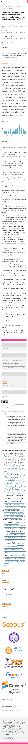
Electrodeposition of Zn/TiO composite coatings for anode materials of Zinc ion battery (14, 456)
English (4, 573)
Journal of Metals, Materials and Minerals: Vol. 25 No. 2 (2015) (14, 517)
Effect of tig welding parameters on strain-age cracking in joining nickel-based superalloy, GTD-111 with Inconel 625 (15, 488)
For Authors (5, 608)
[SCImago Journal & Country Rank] (11, 710)
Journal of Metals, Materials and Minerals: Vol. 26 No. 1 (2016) (15, 561)
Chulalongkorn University (18, 733)
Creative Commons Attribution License (16, 420)
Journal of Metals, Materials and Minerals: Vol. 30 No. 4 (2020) (15, 470)
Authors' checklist (7, 699)
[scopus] (14, 628)
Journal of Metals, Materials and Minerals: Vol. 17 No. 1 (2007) (14, 482)
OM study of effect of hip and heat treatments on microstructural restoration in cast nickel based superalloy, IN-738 (14, 525)
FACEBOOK (12, 738)
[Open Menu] (1, 1)
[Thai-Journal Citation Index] (14, 669)
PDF (5, 340)
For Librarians (5, 611)
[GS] (14, 678)
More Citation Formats (9, 367)
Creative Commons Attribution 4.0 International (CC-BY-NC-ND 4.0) (12, 729)
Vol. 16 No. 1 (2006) (16, 6)
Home (2, 6)
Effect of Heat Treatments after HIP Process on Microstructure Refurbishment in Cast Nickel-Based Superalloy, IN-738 (14, 547)
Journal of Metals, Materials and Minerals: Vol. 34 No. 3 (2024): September (14, 508)
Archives (8, 6)
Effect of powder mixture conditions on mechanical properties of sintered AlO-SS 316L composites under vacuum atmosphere (15, 479)
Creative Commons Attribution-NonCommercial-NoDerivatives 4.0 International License (12, 405)
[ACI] (14, 655)
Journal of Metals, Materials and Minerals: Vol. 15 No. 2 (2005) (15, 551)
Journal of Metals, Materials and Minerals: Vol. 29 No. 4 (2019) (15, 458)
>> (6, 565)
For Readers (5, 606)
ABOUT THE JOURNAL (8, 737)
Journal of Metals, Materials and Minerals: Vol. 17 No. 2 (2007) (15, 527)
